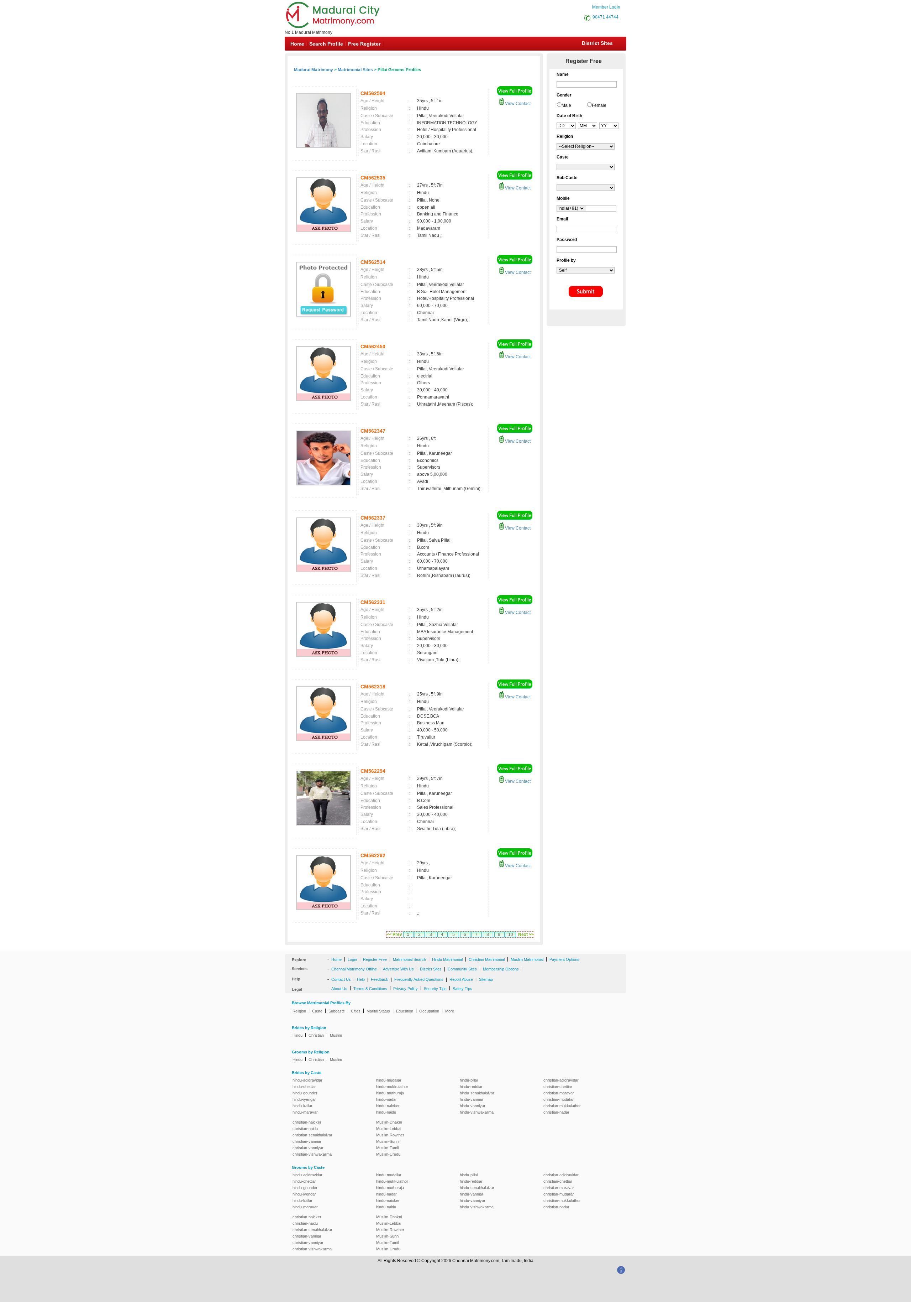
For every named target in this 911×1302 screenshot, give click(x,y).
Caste (317, 1011)
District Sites (597, 43)
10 (510, 934)
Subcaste (336, 1011)
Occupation (429, 1011)
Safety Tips (462, 988)
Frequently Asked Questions (418, 979)
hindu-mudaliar (388, 1080)
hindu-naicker (388, 1106)
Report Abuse (461, 979)
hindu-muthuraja (390, 1093)
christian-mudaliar (558, 1099)
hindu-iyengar (304, 1099)
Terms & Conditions (370, 988)
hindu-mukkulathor (392, 1086)
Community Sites (462, 969)
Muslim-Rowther (390, 1135)
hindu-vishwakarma (477, 1112)
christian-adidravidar (561, 1080)
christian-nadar (556, 1112)
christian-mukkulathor (562, 1106)
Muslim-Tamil (387, 1148)
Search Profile (326, 44)
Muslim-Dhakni (389, 1122)
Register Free (375, 959)
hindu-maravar (305, 1112)
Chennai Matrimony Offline (354, 969)
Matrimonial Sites (355, 69)
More (449, 1011)
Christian (316, 1035)
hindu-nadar (386, 1099)
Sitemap (486, 979)
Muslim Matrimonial (527, 959)
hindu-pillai (469, 1080)
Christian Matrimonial (487, 959)
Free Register (364, 44)
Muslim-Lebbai (388, 1128)
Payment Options (564, 959)
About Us (339, 988)
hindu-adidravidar (307, 1080)
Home (297, 44)
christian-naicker (307, 1122)
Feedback (379, 979)
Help (361, 979)
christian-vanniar (307, 1141)
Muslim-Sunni (387, 1141)
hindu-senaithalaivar (477, 1093)
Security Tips (435, 988)
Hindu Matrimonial (447, 959)
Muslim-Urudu (388, 1154)
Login (352, 959)
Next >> (526, 934)
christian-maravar (558, 1093)
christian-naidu (305, 1128)
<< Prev (394, 934)
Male (566, 105)
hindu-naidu (386, 1112)
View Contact (517, 103)
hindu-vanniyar (472, 1106)
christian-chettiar (557, 1086)
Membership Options (501, 969)
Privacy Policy (405, 988)
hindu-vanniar (471, 1099)
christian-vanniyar (308, 1148)
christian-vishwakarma (312, 1154)
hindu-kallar (302, 1106)
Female (599, 105)
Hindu (297, 1035)
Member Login (606, 7)
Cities (355, 1011)
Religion (299, 1011)
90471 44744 (605, 17)
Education (404, 1011)
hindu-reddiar (471, 1086)
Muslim (336, 1035)
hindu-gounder (305, 1093)
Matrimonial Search (409, 959)
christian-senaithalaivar (312, 1135)
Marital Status (378, 1011)
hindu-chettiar (304, 1086)
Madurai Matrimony (313, 69)
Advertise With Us (398, 969)
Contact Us (341, 979)
